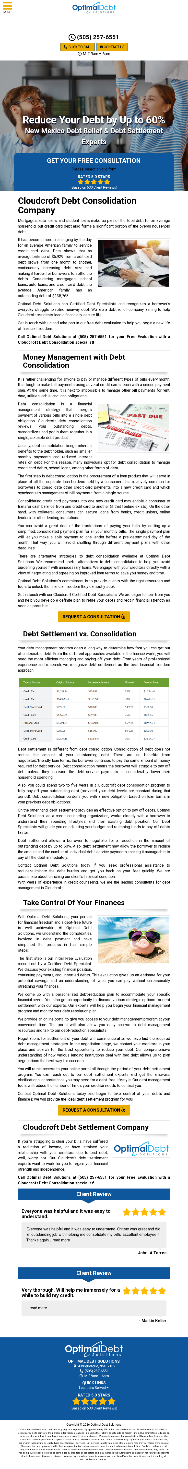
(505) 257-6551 (97, 37)
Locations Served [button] (92, 1388)
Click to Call (80, 47)
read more (61, 1240)
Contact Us (114, 47)
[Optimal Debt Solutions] (94, 1349)
